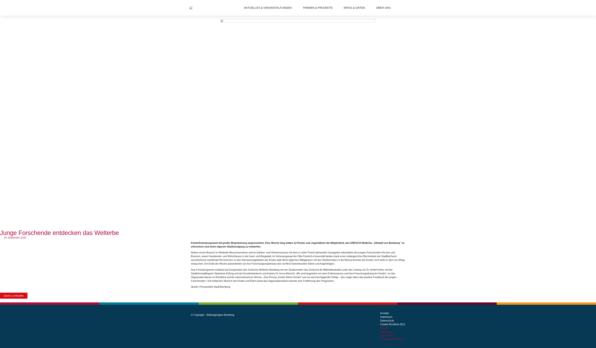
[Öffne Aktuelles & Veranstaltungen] (293, 8)
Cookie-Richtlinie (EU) (392, 324)
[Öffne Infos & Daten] (367, 8)
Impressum (386, 317)
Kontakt (384, 313)
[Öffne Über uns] (392, 8)
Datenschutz (387, 320)
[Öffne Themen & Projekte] (334, 8)
